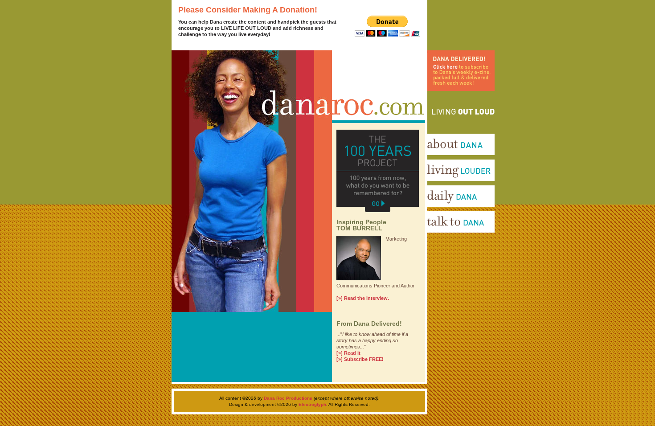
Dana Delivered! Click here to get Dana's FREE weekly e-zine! (457, 100)
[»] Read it (348, 353)
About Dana (437, 158)
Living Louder (439, 184)
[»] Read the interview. (362, 298)
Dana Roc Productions (288, 398)
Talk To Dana (438, 235)
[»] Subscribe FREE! (360, 359)
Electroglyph (312, 404)
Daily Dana (435, 210)
